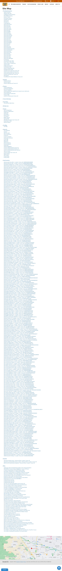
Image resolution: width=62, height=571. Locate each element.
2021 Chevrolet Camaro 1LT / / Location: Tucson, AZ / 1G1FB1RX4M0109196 (19, 230)
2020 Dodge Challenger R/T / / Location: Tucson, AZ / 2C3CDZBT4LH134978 (19, 243)
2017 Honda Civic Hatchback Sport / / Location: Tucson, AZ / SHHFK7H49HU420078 (20, 396)
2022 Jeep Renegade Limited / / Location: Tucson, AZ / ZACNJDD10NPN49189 (19, 198)
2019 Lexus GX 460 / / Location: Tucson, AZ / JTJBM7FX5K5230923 (17, 276)
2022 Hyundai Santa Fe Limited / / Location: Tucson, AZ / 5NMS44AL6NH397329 (19, 175)
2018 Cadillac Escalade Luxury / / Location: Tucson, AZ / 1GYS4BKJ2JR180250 (19, 326)
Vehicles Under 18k (7, 13)
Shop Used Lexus (7, 46)
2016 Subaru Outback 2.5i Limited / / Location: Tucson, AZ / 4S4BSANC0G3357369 (20, 403)
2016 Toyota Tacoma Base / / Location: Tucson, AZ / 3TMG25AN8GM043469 (18, 415)
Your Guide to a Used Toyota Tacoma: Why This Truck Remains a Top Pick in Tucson (20, 529)
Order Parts (6, 112)
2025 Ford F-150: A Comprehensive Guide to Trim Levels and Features (18, 467)
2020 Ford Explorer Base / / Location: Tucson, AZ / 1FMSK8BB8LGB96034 (18, 245)
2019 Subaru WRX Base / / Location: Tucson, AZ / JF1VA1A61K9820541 (18, 309)
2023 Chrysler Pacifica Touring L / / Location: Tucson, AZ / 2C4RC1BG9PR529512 (19, 165)
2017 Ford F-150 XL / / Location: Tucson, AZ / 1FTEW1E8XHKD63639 (17, 369)
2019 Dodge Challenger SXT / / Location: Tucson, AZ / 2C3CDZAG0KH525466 (19, 291)
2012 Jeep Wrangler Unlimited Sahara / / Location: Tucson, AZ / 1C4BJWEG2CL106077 (21, 439)
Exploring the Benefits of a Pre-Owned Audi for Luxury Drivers (16, 477)
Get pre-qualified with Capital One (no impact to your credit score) (16, 91)
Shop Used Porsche (8, 52)
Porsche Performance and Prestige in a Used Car (13, 495)
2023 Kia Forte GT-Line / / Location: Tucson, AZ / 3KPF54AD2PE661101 (18, 170)
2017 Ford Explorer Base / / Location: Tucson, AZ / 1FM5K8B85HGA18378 (18, 376)
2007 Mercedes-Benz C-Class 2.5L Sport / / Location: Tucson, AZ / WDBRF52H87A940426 (21, 448)
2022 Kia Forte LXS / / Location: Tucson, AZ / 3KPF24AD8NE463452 (17, 174)
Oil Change (6, 113)
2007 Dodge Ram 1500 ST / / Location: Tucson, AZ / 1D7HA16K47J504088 (18, 449)
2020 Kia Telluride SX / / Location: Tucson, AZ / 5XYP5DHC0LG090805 (17, 251)
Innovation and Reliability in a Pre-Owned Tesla (13, 488)
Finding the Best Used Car (9, 479)
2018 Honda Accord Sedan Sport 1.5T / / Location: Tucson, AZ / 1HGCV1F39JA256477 (20, 333)
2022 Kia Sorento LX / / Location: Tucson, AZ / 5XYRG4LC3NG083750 (17, 181)
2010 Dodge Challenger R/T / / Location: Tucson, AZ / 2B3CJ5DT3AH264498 (18, 442)
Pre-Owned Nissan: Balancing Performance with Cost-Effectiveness (17, 496)
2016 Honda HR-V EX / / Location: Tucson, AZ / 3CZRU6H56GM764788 (17, 408)
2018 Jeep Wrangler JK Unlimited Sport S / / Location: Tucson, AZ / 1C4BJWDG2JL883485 (21, 354)
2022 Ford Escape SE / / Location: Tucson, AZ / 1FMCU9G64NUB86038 (18, 197)
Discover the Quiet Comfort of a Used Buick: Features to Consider (16, 472)
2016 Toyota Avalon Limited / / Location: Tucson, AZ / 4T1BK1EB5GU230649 (18, 418)
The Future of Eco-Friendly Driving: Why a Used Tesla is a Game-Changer (18, 504)
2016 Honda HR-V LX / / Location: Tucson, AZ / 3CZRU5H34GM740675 (17, 421)
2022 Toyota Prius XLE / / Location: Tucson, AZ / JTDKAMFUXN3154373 (18, 182)
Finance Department (8, 87)
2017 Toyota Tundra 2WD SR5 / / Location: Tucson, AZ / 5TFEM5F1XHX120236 (19, 381)
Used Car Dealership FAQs (9, 68)
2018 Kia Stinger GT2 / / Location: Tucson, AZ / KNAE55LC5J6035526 (17, 341)
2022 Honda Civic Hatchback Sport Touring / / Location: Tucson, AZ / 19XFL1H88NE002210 (21, 203)
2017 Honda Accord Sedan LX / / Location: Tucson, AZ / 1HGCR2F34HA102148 (19, 361)
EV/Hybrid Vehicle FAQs (8, 69)
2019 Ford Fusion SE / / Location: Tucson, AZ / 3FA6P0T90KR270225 (17, 321)
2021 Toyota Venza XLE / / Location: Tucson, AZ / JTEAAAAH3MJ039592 (18, 229)
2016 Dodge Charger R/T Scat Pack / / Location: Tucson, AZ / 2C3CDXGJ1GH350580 (20, 416)
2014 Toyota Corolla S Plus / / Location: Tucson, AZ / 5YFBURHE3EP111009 (18, 433)
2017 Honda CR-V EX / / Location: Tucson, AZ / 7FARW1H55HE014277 (17, 374)
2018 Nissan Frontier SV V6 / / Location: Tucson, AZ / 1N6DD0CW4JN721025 (19, 355)
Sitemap (21, 561)
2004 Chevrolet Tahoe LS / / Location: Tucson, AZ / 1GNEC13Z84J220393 (18, 453)
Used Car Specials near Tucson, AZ (11, 83)
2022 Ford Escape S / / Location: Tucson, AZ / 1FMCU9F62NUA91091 (17, 188)
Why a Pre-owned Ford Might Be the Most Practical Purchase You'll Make (18, 522)
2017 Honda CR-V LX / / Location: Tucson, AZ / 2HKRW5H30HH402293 (17, 368)
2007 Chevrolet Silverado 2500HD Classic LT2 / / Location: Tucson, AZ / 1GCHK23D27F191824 (22, 450)
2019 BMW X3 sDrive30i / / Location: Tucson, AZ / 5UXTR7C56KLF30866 (18, 301)
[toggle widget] (59, 568)
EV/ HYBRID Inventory (8, 15)
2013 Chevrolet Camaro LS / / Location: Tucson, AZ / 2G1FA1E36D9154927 (18, 436)
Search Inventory (7, 12)
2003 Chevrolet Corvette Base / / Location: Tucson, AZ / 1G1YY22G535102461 (19, 454)
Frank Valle (6, 139)
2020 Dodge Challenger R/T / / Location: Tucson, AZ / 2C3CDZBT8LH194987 (19, 257)
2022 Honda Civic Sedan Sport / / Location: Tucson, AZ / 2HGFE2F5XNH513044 (19, 184)
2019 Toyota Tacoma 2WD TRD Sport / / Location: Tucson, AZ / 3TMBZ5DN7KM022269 (21, 277)
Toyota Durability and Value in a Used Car (12, 514)
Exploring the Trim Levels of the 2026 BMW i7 (13, 478)
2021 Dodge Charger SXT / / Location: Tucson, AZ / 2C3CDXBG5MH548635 (18, 226)
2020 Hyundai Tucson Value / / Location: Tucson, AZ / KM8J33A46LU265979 (18, 238)
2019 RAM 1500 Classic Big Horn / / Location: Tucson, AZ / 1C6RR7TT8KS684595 (20, 297)
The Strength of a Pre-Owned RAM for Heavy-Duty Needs (15, 506)
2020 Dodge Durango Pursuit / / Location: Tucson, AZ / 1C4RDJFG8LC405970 (19, 248)
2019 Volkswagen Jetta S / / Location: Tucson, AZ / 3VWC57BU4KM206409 (18, 287)
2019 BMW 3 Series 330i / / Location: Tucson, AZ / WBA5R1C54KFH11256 (18, 315)
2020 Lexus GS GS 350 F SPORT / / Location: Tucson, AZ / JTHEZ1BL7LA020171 (20, 263)
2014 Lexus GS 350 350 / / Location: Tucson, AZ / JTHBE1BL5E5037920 (18, 435)
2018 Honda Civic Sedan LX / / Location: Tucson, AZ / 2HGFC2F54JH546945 (19, 332)
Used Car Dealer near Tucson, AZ (10, 152)
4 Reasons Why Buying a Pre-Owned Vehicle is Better (14, 470)
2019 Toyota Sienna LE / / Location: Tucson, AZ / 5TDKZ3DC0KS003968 (18, 308)
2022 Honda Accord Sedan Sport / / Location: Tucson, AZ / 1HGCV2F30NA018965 (19, 196)
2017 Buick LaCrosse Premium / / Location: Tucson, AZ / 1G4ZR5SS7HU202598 (19, 365)
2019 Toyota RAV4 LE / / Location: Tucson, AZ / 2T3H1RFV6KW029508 (17, 305)
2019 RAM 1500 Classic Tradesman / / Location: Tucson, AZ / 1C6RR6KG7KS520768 (20, 299)
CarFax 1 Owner (7, 17)
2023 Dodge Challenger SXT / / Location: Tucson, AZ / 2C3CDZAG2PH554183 (19, 171)
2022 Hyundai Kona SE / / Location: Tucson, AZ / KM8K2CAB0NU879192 (18, 195)
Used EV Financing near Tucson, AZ (11, 74)
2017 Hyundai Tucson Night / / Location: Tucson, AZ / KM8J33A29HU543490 (18, 382)
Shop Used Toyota (7, 57)
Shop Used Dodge (7, 37)
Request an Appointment (8, 111)
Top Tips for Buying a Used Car (10, 512)
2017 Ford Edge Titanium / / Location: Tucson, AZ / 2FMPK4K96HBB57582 (18, 370)
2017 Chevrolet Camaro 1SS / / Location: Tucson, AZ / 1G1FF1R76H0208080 (19, 385)
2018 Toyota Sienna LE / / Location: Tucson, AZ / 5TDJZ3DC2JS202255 (17, 348)
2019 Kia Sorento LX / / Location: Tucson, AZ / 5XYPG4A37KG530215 (17, 320)
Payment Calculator (7, 89)
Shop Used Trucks (7, 28)
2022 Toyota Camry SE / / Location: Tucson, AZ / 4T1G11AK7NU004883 (18, 199)
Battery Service (7, 117)
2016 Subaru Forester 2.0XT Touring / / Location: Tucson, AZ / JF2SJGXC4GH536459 (20, 413)
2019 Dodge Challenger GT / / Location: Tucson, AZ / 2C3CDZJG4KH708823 (18, 285)
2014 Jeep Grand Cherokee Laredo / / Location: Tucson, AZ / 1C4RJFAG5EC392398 (20, 432)
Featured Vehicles (7, 80)
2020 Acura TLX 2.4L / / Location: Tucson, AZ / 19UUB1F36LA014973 (17, 240)
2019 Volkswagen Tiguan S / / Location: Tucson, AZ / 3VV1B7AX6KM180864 (18, 271)
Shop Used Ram (7, 53)
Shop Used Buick (7, 32)
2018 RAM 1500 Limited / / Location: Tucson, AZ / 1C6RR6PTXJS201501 (18, 325)
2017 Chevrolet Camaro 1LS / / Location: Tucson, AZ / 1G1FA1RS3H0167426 (19, 383)
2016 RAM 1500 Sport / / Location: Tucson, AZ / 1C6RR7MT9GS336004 (18, 410)
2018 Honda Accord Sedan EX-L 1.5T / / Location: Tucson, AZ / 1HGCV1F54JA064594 (20, 340)
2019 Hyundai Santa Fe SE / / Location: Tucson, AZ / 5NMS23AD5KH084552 (18, 270)
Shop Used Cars (7, 25)
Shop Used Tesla (7, 56)
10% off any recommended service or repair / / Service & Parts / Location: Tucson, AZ (20, 461)
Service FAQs (6, 118)
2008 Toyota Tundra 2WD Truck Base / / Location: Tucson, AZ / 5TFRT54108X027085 (20, 443)
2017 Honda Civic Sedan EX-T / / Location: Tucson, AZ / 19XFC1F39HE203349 (19, 386)
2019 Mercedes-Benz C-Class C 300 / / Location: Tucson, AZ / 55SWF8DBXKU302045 (20, 288)
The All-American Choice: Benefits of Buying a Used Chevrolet (16, 501)
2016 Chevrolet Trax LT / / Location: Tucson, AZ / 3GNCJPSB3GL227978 (18, 420)
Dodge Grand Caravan (8, 65)
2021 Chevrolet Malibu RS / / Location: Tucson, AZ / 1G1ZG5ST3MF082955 (18, 231)
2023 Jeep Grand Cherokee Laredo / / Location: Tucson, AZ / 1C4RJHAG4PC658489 (20, 167)
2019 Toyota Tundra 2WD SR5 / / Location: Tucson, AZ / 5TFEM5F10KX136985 (19, 319)
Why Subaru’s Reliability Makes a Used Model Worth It (14, 528)
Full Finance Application (8, 88)
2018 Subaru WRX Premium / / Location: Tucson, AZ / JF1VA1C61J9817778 (18, 343)
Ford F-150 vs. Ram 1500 (9, 62)
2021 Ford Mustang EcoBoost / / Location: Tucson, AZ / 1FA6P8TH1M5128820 (19, 219)
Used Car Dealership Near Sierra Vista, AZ (12, 150)
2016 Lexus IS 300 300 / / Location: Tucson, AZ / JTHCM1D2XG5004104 (18, 411)
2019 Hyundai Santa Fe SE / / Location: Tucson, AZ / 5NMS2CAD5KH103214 (18, 269)
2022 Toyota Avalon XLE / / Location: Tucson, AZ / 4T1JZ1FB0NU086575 (18, 180)
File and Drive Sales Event (9, 103)
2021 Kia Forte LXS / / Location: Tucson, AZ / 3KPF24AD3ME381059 (17, 235)
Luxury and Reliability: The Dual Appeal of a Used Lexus (14, 490)
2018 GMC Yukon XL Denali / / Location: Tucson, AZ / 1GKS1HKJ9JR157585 (18, 337)
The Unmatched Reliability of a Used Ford (12, 507)
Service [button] (46, 4)
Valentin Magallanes (8, 146)
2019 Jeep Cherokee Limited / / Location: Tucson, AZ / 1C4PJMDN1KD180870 (19, 282)
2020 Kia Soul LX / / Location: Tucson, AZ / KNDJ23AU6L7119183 (16, 266)
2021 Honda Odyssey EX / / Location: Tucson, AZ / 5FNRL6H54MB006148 (18, 234)
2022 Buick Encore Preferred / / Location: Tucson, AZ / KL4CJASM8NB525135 (19, 186)
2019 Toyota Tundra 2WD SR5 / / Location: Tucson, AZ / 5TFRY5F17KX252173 (19, 286)
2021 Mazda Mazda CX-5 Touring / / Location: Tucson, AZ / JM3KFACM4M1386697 (20, 209)
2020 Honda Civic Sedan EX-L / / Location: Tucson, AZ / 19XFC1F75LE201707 (19, 265)
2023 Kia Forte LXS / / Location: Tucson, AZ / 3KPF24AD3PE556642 (17, 169)
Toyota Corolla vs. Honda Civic (10, 63)
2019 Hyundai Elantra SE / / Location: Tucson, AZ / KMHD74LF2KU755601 (18, 303)
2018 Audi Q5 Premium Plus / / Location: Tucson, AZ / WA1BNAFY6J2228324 (19, 351)
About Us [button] (57, 4)
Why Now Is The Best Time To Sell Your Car (12, 527)
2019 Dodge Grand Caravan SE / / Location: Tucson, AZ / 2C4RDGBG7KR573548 (19, 292)
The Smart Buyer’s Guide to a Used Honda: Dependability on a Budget (17, 505)
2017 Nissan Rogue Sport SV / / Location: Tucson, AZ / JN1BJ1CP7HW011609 (19, 392)
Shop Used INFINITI (8, 42)
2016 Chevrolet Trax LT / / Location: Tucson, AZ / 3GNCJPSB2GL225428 (18, 398)
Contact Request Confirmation (10, 93)
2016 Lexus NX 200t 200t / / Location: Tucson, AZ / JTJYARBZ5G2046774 (18, 400)
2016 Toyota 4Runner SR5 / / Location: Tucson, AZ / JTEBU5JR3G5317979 (18, 422)
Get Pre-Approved (7, 92)
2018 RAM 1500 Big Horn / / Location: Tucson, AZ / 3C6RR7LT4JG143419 (18, 349)
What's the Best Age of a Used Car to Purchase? (13, 521)
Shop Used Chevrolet (8, 35)
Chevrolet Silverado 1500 (9, 60)
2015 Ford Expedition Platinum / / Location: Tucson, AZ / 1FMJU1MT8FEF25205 (19, 426)
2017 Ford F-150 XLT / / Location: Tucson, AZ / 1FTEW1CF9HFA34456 (17, 391)
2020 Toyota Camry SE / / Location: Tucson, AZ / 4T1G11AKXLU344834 (17, 237)
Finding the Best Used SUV (9, 481)
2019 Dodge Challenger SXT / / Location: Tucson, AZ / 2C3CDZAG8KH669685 (19, 302)
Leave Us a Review (7, 136)
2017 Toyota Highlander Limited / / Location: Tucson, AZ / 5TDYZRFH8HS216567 (19, 372)
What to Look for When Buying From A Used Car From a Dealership (17, 520)
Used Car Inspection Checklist (9, 516)
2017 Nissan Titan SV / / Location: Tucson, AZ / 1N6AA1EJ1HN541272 (17, 364)
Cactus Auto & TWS (7, 121)
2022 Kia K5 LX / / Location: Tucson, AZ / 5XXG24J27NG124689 (16, 187)
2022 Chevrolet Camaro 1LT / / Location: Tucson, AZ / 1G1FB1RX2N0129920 (19, 193)
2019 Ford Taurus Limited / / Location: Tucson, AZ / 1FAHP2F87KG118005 (18, 290)
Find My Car (6, 21)
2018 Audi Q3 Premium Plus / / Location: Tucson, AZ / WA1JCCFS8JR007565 (19, 353)
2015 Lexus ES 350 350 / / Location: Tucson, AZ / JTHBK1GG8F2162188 (18, 425)
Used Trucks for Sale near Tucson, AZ (11, 71)
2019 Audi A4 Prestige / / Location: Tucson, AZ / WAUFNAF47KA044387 (17, 304)
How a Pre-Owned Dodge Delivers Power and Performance (15, 484)
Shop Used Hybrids (7, 29)
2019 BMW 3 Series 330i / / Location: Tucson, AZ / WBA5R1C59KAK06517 (18, 313)
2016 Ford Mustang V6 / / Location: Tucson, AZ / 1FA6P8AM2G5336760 (18, 414)
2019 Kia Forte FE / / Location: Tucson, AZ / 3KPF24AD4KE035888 (17, 279)
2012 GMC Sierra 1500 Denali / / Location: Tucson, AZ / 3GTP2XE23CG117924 (19, 441)
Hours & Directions (7, 134)
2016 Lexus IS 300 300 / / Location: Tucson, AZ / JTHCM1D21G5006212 (18, 407)
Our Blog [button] (52, 4)
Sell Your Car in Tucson (8, 499)
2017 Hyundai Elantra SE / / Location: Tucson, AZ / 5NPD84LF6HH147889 (18, 377)
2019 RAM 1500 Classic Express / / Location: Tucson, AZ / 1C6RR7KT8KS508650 (19, 293)
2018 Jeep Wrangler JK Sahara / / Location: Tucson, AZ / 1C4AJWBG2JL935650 (19, 331)
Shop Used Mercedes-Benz (9, 48)
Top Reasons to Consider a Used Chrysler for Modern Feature (16, 511)
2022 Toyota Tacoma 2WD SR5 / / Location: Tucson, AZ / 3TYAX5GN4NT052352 (19, 202)
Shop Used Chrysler (8, 36)
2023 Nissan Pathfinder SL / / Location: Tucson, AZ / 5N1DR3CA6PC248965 (18, 164)
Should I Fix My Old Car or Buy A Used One (12, 500)
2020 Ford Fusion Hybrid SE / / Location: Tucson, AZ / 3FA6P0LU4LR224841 (18, 253)
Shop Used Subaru (7, 54)
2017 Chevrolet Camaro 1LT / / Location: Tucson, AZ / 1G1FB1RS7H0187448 (19, 379)
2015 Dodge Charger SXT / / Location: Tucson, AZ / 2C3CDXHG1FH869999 (18, 430)
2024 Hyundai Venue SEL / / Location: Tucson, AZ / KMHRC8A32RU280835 (18, 162)
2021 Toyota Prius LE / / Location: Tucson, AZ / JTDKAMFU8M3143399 (17, 236)
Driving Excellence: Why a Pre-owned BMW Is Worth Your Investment (17, 475)
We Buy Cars (40, 4)
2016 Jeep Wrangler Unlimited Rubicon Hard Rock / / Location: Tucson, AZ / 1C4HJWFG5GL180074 (23, 409)
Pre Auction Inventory (8, 18)
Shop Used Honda (7, 40)
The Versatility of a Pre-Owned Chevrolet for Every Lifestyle (15, 509)
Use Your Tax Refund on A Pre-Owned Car (12, 515)
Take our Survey (7, 151)
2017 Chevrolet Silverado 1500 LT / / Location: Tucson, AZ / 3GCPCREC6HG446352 (20, 387)
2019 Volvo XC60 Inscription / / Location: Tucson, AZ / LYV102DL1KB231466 (18, 273)
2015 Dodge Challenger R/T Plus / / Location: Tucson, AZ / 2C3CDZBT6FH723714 (20, 424)
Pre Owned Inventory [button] (16, 4)
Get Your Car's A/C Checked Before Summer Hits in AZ (14, 483)
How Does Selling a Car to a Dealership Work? (13, 486)
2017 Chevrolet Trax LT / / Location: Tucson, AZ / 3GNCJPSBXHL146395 (18, 360)
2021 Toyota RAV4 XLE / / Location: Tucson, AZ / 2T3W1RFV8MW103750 (18, 213)
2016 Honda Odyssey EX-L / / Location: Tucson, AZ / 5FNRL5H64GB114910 (18, 399)
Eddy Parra (6, 141)
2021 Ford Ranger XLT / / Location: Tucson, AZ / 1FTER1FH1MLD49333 (18, 220)
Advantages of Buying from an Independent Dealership (14, 471)
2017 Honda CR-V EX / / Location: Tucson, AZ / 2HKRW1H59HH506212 (17, 375)
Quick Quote (6, 20)
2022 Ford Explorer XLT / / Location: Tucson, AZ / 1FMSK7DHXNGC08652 (18, 192)
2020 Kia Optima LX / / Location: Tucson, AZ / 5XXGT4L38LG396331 (17, 260)
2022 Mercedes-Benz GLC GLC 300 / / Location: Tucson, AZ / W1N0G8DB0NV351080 (20, 179)
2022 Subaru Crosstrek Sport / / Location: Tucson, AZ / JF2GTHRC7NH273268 (19, 191)
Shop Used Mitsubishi (8, 49)
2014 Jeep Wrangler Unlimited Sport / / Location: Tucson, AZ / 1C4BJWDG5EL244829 (20, 431)
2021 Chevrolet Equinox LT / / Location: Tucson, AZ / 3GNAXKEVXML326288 (18, 212)
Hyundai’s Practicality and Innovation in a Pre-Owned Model (15, 487)
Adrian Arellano (7, 153)
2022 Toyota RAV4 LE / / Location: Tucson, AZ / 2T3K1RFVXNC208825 (17, 185)
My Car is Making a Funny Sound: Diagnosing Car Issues (15, 494)
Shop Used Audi (7, 30)
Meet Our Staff (7, 133)
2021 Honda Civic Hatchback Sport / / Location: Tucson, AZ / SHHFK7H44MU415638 (20, 223)
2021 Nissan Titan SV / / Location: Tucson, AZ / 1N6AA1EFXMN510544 (17, 206)
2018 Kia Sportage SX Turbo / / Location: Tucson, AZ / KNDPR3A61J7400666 (19, 347)
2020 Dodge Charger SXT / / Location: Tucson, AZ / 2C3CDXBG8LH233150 (18, 249)
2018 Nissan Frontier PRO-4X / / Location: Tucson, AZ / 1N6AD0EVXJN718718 (19, 327)
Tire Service (6, 116)
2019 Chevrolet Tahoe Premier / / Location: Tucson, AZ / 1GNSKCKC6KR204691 (19, 275)
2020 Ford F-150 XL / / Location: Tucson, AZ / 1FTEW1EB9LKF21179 (17, 268)
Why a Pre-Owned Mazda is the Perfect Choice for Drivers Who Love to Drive (19, 523)
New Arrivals (6, 75)
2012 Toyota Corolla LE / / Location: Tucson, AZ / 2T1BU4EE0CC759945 (18, 438)
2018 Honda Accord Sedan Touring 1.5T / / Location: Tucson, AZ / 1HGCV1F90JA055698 (21, 330)
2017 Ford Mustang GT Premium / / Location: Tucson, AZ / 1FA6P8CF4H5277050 (19, 371)
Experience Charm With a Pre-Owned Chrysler (13, 476)
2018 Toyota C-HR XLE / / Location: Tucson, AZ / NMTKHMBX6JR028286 (18, 324)
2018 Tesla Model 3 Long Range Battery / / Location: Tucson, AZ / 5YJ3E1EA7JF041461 (21, 358)
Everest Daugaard (7, 144)
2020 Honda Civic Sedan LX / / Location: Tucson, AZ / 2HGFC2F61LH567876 (19, 259)
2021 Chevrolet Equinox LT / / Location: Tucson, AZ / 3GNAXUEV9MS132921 (19, 215)
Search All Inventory (8, 24)
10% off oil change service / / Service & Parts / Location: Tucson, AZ (17, 460)
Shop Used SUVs (7, 26)
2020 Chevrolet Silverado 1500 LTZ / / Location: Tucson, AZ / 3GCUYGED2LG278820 (20, 247)
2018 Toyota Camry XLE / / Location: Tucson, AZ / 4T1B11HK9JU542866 (18, 357)
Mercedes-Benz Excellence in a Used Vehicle (12, 493)
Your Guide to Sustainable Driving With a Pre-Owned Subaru (15, 531)
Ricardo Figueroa (7, 142)
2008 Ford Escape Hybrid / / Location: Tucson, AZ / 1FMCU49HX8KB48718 (18, 446)
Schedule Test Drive (8, 19)
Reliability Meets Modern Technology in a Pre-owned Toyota (15, 498)
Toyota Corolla (6, 64)
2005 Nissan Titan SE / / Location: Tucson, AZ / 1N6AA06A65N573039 (17, 452)
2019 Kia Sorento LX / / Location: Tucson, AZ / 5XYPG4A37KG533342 (17, 318)
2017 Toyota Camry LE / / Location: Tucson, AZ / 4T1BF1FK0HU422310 (17, 363)
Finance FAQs (6, 94)
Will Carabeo (6, 154)
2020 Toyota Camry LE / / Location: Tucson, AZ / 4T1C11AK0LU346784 (17, 254)
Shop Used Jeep (7, 43)
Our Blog (5, 126)
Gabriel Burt (6, 145)
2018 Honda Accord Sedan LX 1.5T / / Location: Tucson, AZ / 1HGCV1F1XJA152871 (20, 338)
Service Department (8, 110)
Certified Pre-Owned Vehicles (9, 14)
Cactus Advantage (31, 4)
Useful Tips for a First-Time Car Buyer (11, 517)
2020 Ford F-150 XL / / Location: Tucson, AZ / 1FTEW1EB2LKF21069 (17, 264)
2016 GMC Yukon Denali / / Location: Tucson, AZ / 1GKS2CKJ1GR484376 (18, 419)
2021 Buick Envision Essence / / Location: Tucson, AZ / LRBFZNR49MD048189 (19, 208)
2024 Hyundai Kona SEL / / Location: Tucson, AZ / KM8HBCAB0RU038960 (18, 163)
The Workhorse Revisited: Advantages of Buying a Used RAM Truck (17, 510)
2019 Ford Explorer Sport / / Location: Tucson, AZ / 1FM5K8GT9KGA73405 (18, 312)
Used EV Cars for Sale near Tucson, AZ (11, 70)
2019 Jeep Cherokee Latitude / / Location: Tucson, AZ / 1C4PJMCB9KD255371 (19, 296)
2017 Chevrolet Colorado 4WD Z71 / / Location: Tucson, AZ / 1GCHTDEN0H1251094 (20, 359)
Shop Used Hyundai (8, 41)
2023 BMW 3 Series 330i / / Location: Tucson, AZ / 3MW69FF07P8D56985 (18, 173)
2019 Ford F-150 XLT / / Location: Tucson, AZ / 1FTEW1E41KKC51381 (17, 298)
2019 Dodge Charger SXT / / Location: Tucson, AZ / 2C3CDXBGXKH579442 (18, 314)
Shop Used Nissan (7, 51)
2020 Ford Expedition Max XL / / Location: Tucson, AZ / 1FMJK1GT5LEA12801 (19, 242)
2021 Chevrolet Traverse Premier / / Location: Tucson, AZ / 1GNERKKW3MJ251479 (20, 224)
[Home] (9, 4)
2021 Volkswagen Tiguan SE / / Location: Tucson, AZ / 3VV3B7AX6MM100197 (19, 207)
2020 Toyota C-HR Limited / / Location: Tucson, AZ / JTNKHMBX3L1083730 (18, 246)
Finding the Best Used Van (9, 482)
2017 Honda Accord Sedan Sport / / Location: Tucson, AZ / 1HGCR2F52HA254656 (20, 366)
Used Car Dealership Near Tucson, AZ (11, 147)
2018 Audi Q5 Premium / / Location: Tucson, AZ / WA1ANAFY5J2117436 (18, 352)
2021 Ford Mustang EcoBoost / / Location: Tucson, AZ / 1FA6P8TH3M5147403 (19, 218)
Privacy (25, 561)
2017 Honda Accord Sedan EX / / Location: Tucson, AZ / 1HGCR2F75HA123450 (19, 393)
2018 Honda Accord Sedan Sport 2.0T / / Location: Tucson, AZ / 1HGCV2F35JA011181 (20, 329)
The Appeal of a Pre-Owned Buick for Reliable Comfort (14, 503)
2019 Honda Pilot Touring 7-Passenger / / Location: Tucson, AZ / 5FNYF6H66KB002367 (21, 280)
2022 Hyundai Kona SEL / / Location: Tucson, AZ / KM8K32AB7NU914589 (18, 201)
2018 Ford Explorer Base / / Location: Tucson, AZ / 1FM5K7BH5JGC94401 (18, 342)
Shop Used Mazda (7, 47)
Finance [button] (24, 4)
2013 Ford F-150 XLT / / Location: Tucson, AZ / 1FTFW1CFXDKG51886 (18, 437)
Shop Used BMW (7, 31)
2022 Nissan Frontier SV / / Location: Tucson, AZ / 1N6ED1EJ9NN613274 (18, 190)
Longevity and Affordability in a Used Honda (12, 489)
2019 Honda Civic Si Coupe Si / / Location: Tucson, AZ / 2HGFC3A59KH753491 (19, 307)
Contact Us (6, 135)
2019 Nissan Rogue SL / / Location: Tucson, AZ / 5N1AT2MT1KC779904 (18, 294)
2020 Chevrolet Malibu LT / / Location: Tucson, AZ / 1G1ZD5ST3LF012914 (18, 258)
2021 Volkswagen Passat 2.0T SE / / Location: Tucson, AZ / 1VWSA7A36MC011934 (20, 221)
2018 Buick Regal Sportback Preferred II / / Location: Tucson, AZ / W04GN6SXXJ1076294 (21, 344)
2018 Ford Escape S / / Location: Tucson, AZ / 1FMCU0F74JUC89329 (17, 346)
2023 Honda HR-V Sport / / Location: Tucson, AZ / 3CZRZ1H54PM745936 (18, 168)
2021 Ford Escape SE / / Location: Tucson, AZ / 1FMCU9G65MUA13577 (18, 204)
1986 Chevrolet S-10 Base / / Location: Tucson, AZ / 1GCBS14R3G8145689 (18, 455)
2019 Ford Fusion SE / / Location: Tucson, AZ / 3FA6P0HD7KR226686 (17, 281)
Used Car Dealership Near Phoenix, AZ (11, 148)
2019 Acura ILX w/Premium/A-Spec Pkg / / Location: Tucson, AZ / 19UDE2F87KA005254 (21, 274)
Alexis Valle (6, 140)
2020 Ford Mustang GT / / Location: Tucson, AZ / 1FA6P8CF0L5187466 (17, 255)
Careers (5, 131)
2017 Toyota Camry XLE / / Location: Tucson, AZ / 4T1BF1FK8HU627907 (18, 380)
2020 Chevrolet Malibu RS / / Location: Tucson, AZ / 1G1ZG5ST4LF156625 (18, 262)
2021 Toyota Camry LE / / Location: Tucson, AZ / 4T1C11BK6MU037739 (18, 232)
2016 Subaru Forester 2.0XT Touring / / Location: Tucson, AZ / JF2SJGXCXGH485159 (20, 404)
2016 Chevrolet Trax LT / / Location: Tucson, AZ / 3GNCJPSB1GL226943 (18, 397)
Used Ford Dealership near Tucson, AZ (11, 73)
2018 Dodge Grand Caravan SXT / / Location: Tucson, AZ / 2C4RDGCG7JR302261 (20, 336)
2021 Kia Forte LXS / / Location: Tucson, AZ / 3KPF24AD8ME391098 (17, 210)
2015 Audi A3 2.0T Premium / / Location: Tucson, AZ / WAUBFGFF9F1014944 (19, 427)
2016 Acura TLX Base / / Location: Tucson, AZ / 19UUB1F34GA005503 (17, 405)
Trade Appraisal (7, 23)
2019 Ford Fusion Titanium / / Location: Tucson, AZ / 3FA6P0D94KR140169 (18, 310)
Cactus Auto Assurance (8, 137)
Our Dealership (7, 130)
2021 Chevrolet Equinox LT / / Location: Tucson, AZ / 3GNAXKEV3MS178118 (18, 227)
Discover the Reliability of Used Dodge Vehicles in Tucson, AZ (16, 473)
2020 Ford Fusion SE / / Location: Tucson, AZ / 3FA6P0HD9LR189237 (17, 241)
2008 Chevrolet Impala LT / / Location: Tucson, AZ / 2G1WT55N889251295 (18, 444)
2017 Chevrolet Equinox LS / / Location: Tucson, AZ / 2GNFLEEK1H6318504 (18, 388)
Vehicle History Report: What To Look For (12, 518)
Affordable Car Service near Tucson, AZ (11, 119)
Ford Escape (6, 59)
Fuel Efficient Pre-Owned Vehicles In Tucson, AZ (13, 76)
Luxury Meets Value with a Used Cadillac (11, 492)
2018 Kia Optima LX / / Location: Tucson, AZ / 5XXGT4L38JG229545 (17, 335)
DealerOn (18, 561)
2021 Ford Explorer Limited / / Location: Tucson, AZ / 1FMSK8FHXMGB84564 (19, 225)
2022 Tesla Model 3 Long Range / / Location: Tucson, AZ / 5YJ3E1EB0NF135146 (19, 176)
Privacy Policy (6, 156)
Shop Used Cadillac (7, 34)
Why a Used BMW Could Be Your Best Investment (13, 526)
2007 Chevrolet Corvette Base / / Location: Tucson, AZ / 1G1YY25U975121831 (19, 447)
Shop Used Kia (7, 45)
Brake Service (6, 115)
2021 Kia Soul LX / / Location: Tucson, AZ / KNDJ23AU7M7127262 (16, 214)
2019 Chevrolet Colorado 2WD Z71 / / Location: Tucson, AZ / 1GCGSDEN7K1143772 (20, 316)
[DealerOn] (6, 561)
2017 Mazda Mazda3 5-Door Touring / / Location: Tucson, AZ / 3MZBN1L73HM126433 (20, 394)
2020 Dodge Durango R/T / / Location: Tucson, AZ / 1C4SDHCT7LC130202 (18, 252)
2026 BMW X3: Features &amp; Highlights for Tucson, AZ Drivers (16, 468)
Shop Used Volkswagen (8, 58)
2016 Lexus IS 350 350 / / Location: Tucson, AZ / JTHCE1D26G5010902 (18, 402)
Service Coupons (7, 82)
